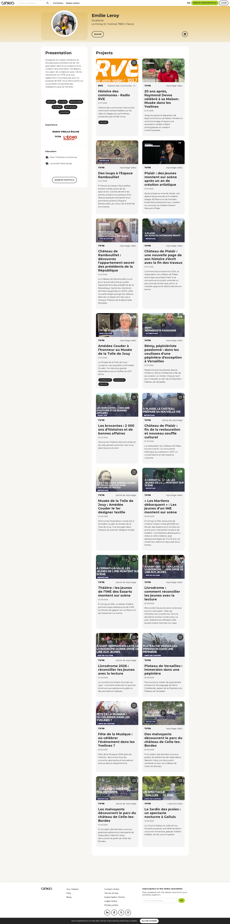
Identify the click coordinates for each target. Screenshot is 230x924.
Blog (68, 897)
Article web (76, 102)
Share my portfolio (64, 180)
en (188, 3)
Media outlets (73, 3)
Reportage (70, 107)
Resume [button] (97, 34)
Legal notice (110, 901)
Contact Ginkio (111, 889)
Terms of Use (111, 893)
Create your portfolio (205, 3)
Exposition (119, 380)
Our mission (72, 889)
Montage (64, 112)
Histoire (51, 102)
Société (62, 102)
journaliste (105, 380)
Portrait (57, 107)
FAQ (68, 893)
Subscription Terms (114, 897)
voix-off (104, 384)
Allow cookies (149, 921)
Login (224, 3)
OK (181, 900)
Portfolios (58, 3)
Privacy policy (111, 905)
